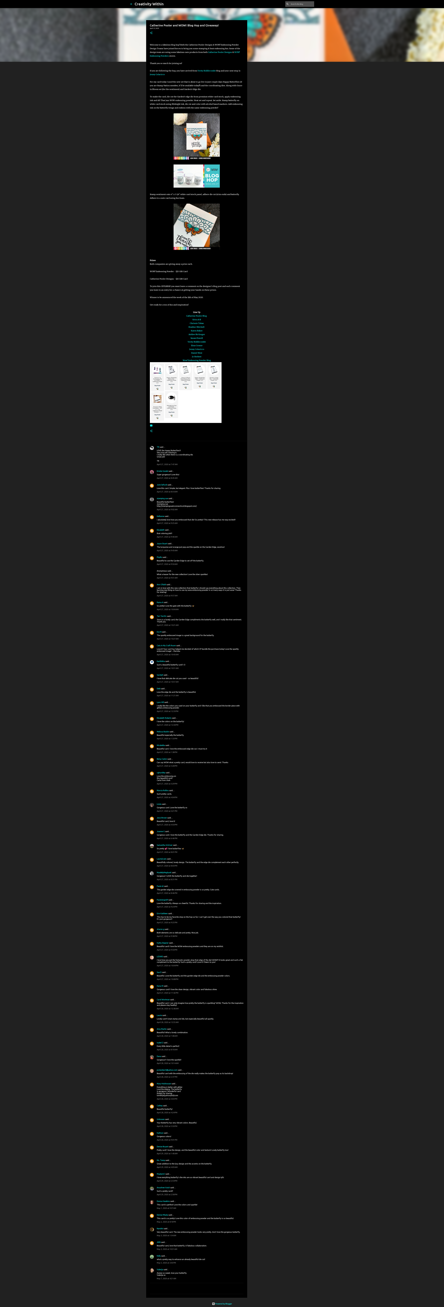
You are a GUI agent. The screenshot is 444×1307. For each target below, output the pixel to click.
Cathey (160, 1106)
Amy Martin (162, 1029)
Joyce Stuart (162, 543)
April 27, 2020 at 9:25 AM (167, 523)
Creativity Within (149, 4)
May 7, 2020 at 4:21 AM (166, 1278)
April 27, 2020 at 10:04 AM (168, 609)
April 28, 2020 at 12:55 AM (168, 1022)
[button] (151, 33)
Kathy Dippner (163, 943)
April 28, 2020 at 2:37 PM (167, 1077)
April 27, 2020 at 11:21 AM (168, 695)
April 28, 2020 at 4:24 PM (167, 1113)
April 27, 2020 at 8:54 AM (167, 492)
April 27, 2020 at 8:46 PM (167, 893)
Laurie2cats (161, 859)
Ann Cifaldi (161, 584)
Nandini (160, 1228)
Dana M (160, 986)
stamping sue (162, 498)
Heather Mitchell (196, 327)
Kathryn (160, 1133)
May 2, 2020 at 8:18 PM (166, 1222)
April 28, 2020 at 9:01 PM (167, 1140)
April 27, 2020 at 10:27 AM (168, 639)
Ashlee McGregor (197, 334)
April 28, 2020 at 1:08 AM (167, 1036)
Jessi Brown (162, 818)
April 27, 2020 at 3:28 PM (167, 766)
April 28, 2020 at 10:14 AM (168, 1063)
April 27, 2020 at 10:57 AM (168, 682)
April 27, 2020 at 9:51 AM (167, 578)
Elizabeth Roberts (164, 718)
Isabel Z (160, 1043)
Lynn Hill (160, 702)
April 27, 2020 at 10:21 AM (168, 625)
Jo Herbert (196, 356)
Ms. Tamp (161, 1160)
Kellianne (160, 516)
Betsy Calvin (162, 759)
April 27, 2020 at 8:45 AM (167, 478)
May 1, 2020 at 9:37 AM (166, 1208)
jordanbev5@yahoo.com (167, 1070)
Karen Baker (197, 331)
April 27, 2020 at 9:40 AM (167, 537)
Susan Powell (197, 338)
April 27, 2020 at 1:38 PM (167, 752)
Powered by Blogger (223, 1304)
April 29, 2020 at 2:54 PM (167, 1181)
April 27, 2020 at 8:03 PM (167, 866)
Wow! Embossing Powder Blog (197, 360)
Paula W (160, 886)
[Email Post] (151, 426)
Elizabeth (160, 530)
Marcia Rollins (163, 790)
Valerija (160, 1269)
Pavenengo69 (162, 900)
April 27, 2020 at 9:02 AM (167, 509)
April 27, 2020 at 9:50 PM (167, 950)
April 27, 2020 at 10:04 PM (167, 966)
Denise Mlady (162, 1215)
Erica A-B (197, 319)
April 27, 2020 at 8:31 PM (167, 879)
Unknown (161, 1119)
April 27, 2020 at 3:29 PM (167, 784)
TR (158, 447)
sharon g (160, 929)
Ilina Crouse (196, 345)
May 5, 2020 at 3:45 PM (166, 1263)
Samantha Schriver (165, 845)
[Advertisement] (259, 100)
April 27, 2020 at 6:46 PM (167, 838)
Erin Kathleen (162, 913)
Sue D (159, 972)
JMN (159, 1242)
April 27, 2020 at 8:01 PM (167, 852)
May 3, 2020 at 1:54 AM (166, 1235)
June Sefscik (162, 485)
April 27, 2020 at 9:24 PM (167, 907)
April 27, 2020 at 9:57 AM (167, 596)
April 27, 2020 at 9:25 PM (167, 922)
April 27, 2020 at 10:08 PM (167, 979)
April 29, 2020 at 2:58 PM (167, 1194)
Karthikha (161, 661)
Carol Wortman (163, 1000)
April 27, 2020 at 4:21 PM (167, 811)
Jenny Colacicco (157, 74)
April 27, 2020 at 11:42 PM (167, 993)
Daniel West (196, 353)
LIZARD (160, 956)
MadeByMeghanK (164, 872)
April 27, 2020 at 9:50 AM (167, 564)
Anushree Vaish (163, 1188)
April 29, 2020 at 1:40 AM (167, 1153)
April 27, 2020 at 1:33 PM (167, 739)
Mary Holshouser (164, 1084)
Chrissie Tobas (197, 323)
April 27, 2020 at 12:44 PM (167, 725)
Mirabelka (161, 745)
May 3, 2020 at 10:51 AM (167, 1249)
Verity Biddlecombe (207, 71)
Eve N (159, 632)
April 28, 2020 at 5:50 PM (167, 1126)
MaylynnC (161, 1174)
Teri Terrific (161, 616)
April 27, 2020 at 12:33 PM (167, 711)
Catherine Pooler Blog (196, 316)
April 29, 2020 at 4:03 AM (167, 1167)
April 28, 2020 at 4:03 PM (167, 1099)
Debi (158, 689)
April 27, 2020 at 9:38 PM (167, 936)
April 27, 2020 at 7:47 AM (167, 464)
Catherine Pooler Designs (220, 52)
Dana (159, 1056)
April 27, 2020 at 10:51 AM (168, 668)
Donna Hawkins (163, 1201)
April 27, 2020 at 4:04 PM (167, 797)
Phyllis (159, 557)
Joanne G (161, 831)
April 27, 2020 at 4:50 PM (167, 825)
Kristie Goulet (162, 471)
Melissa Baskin (163, 732)
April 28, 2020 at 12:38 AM (168, 1009)
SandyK (160, 675)
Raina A (160, 602)
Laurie (159, 1015)
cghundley (161, 773)
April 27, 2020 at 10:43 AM (168, 655)
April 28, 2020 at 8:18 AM (167, 1050)
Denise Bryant (162, 1147)
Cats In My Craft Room (166, 645)
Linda (159, 804)
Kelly (159, 1256)
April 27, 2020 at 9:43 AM (167, 550)
